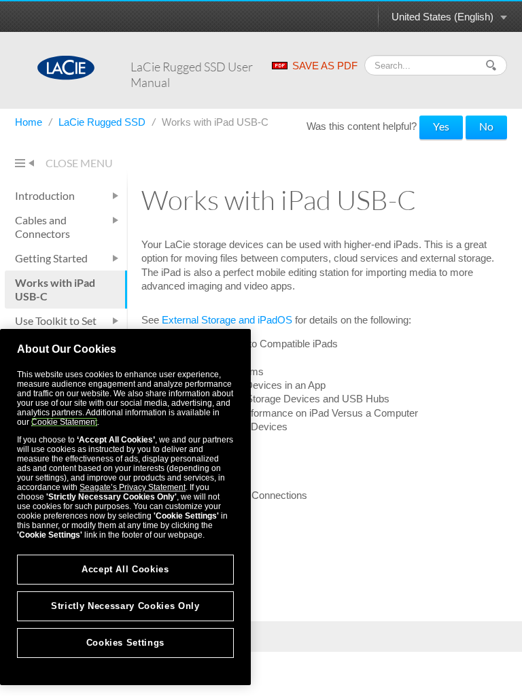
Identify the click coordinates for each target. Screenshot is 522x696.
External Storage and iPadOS (227, 320)
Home (30, 122)
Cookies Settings (125, 643)
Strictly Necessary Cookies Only (125, 606)
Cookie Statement (64, 422)
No (486, 126)
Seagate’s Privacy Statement (133, 487)
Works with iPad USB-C (55, 289)
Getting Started (51, 257)
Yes (441, 126)
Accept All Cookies (125, 569)
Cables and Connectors (42, 226)
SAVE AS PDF (325, 65)
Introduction (45, 195)
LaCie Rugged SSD (103, 122)
